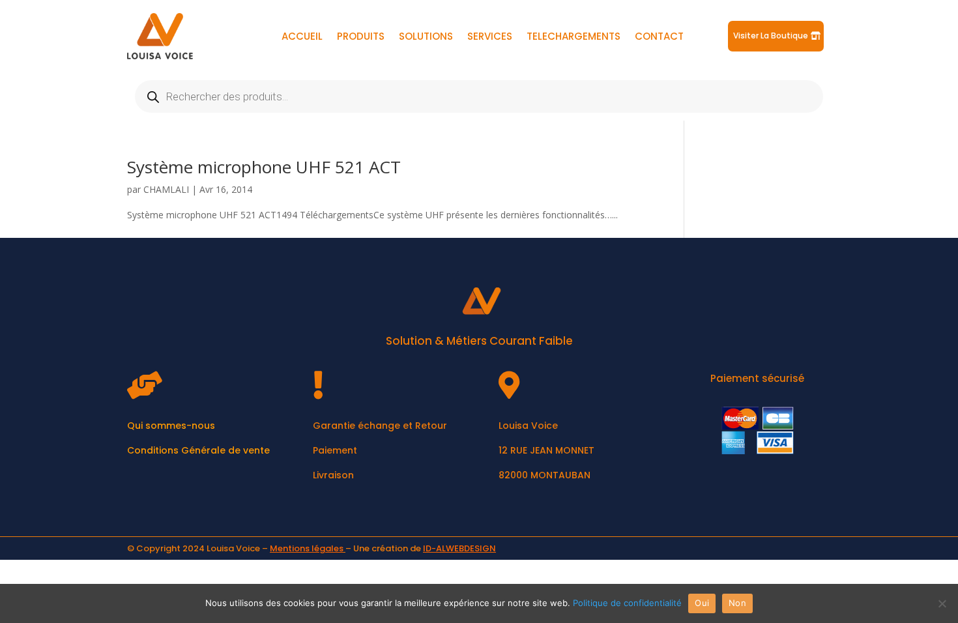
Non (737, 603)
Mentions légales (306, 548)
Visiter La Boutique (770, 35)
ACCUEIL (302, 37)
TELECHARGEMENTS (573, 37)
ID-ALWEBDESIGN (459, 548)
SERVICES (489, 37)
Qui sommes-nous (171, 425)
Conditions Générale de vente (198, 450)
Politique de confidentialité (627, 603)
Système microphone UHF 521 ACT (264, 167)
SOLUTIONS (426, 37)
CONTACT (659, 37)
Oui (702, 603)
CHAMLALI (166, 189)
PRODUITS (361, 37)
